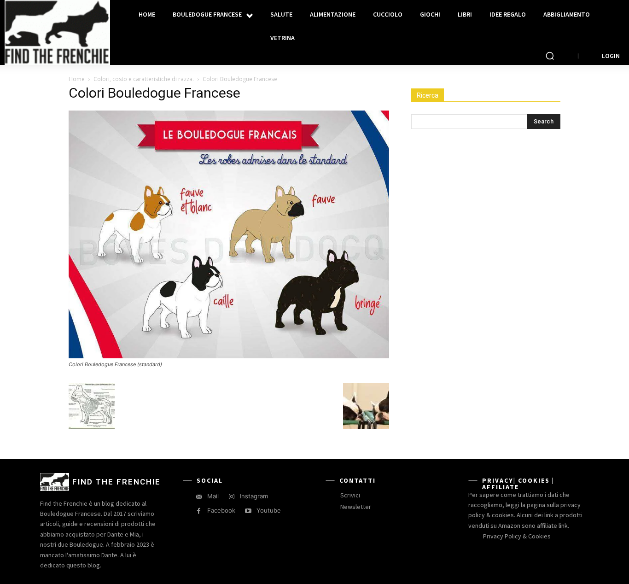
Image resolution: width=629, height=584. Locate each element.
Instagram (254, 496)
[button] (549, 55)
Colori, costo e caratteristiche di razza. (143, 79)
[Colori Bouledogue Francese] (229, 356)
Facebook (221, 510)
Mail (213, 496)
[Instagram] (231, 496)
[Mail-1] (198, 496)
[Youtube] (248, 511)
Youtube (268, 510)
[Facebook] (198, 511)
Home (77, 79)
